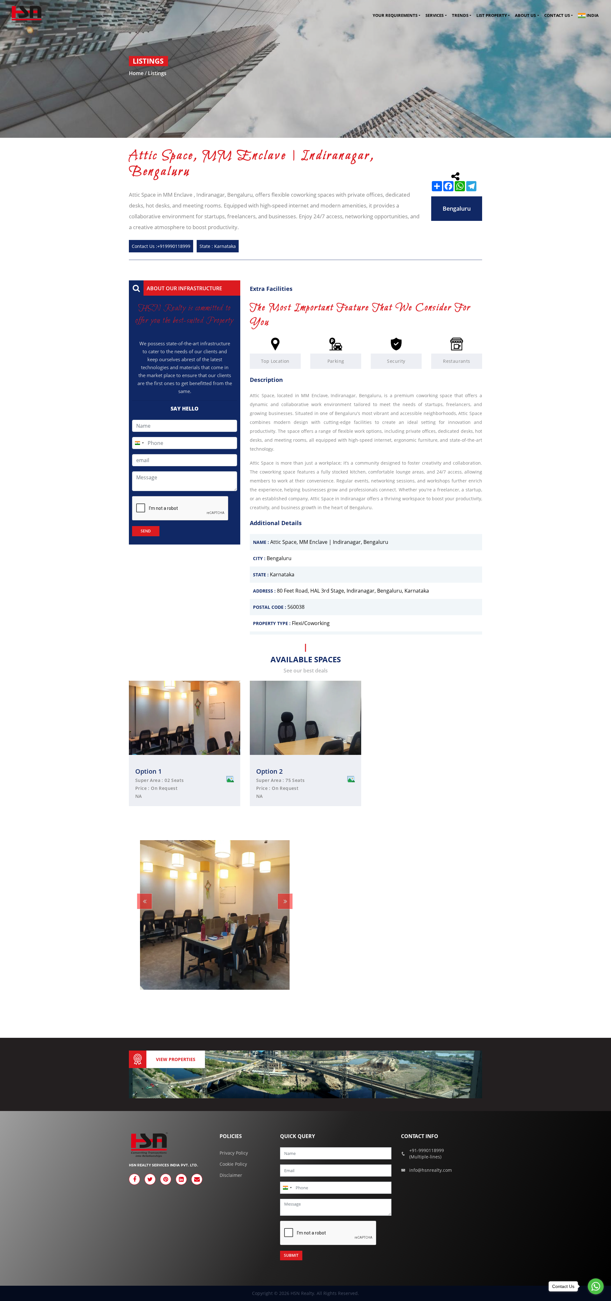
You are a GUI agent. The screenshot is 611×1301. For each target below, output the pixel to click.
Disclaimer (231, 1175)
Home (137, 73)
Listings (157, 73)
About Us (525, 15)
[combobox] (139, 443)
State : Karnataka (218, 246)
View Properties (175, 1059)
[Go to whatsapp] (596, 1286)
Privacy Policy (234, 1153)
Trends (460, 15)
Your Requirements (395, 15)
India (592, 15)
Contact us (557, 15)
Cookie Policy (233, 1164)
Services (434, 15)
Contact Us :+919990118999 (161, 246)
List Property (491, 15)
